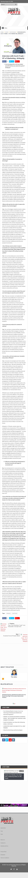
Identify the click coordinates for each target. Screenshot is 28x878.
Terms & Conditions (5, 857)
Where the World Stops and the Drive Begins (12, 730)
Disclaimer (3, 854)
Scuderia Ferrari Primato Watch (11, 636)
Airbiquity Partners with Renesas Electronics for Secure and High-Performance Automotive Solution (14, 696)
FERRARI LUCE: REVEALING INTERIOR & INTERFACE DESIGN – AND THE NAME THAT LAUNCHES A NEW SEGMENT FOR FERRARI (14, 718)
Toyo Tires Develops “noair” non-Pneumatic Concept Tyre (17, 626)
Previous (12, 623)
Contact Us (3, 842)
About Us (3, 839)
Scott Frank (14, 613)
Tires (2, 831)
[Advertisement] (14, 655)
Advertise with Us (4, 846)
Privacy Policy (3, 851)
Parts (2, 834)
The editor (14, 677)
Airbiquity (8, 613)
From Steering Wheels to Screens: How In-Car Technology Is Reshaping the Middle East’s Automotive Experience (13, 713)
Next (17, 634)
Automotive (3, 828)
